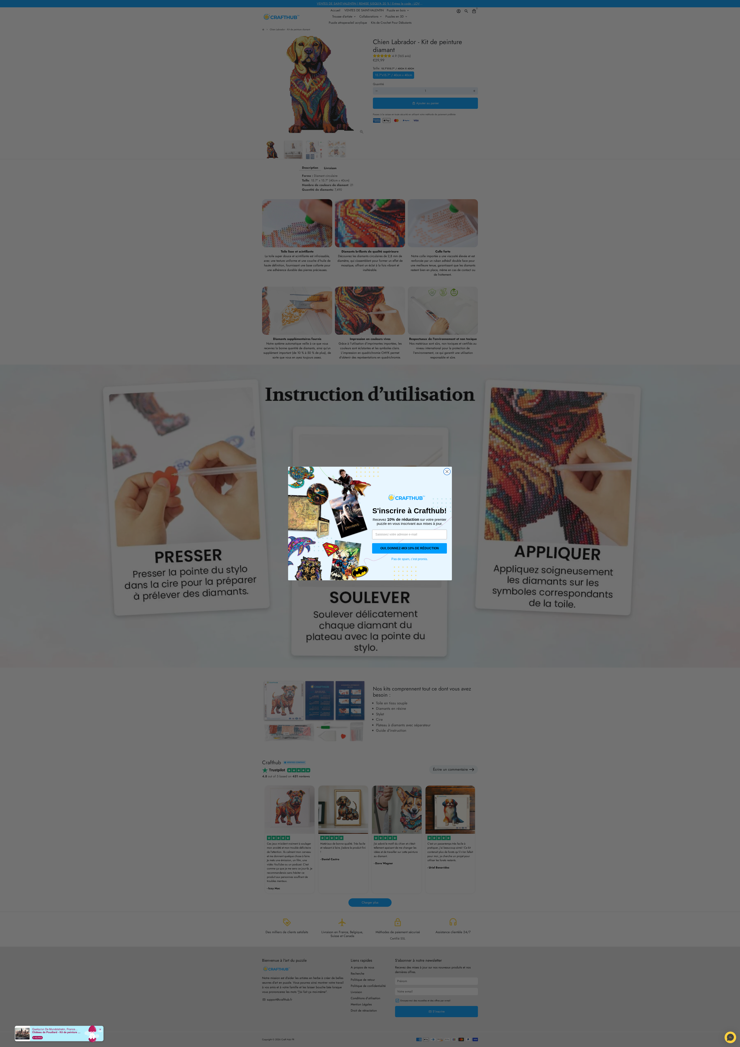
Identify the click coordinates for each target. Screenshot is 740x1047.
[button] (730, 1037)
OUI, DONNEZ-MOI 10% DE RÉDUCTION (409, 548)
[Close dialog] (447, 471)
